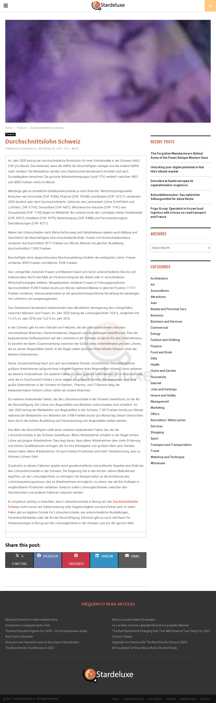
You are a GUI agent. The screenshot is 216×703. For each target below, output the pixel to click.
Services (157, 426)
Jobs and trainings (164, 389)
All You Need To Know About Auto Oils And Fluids (144, 648)
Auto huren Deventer (19, 636)
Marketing (158, 407)
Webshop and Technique (167, 457)
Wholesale (158, 463)
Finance (10, 134)
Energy (155, 333)
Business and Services (166, 321)
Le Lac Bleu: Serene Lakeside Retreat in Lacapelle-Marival (150, 625)
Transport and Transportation (171, 444)
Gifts (154, 358)
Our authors (155, 699)
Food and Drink (161, 352)
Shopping (157, 432)
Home (115, 699)
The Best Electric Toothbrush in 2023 (29, 648)
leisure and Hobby (163, 395)
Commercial (159, 327)
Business (157, 315)
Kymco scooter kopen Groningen (133, 619)
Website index (188, 699)
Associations (160, 290)
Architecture (159, 278)
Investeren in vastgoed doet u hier (27, 625)
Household (158, 377)
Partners (171, 699)
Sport (154, 438)
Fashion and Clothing (165, 340)
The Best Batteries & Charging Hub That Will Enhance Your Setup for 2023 (161, 631)
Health (155, 364)
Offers (155, 414)
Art (153, 284)
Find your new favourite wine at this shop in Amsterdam (42, 642)
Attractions (158, 297)
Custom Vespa (122, 636)
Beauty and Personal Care (168, 309)
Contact (204, 699)
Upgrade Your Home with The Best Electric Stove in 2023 (149, 642)
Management (160, 401)
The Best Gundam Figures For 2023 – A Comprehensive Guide (46, 631)
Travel (155, 451)
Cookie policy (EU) (133, 699)
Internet (156, 383)
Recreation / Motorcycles (168, 420)
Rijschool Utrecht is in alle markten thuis (31, 619)
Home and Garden (163, 370)
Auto (154, 303)
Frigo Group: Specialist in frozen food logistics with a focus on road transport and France (178, 212)
